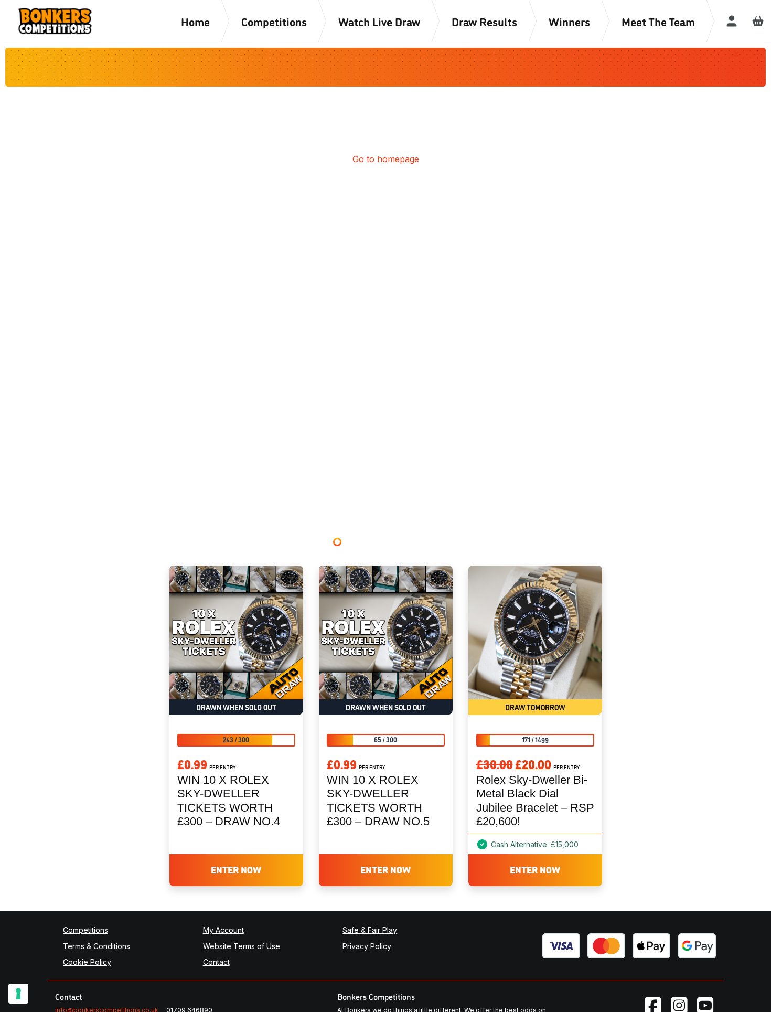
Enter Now (236, 869)
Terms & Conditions (96, 946)
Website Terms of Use (241, 946)
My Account (223, 929)
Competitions (85, 929)
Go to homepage (385, 159)
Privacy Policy (366, 946)
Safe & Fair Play (369, 929)
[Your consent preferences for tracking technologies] (18, 994)
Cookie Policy (87, 961)
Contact (216, 961)
